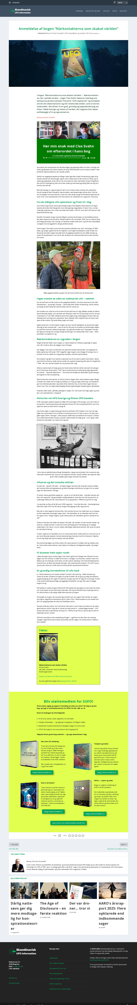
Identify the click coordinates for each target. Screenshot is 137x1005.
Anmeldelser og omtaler (76, 33)
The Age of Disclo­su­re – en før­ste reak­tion (53, 908)
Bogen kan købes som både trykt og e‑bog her (55, 676)
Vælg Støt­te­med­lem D (95, 814)
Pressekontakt (14, 983)
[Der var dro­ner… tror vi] (83, 890)
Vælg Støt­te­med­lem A (41, 772)
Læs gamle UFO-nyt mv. (57, 968)
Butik (115, 11)
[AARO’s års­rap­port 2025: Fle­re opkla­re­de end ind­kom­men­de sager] (112, 890)
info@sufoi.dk (18, 966)
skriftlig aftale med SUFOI (99, 960)
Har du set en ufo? (93, 11)
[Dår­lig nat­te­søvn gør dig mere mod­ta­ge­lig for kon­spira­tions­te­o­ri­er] (24, 890)
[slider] (92, 158)
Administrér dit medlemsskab (60, 989)
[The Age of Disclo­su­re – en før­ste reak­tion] (54, 890)
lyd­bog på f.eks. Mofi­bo (68, 681)
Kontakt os (13, 978)
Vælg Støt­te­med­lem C (53, 811)
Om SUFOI (123, 11)
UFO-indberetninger (56, 963)
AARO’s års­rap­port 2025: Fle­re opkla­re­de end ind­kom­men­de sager (112, 913)
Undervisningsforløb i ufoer (59, 979)
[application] (68, 158)
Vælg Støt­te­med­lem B (106, 772)
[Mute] (88, 158)
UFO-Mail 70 (24, 2)
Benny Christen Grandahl (55, 33)
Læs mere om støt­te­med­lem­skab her (68, 823)
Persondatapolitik (55, 973)
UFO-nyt (106, 11)
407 (66, 33)
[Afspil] (43, 157)
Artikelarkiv (53, 958)
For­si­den (79, 11)
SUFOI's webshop (55, 984)
